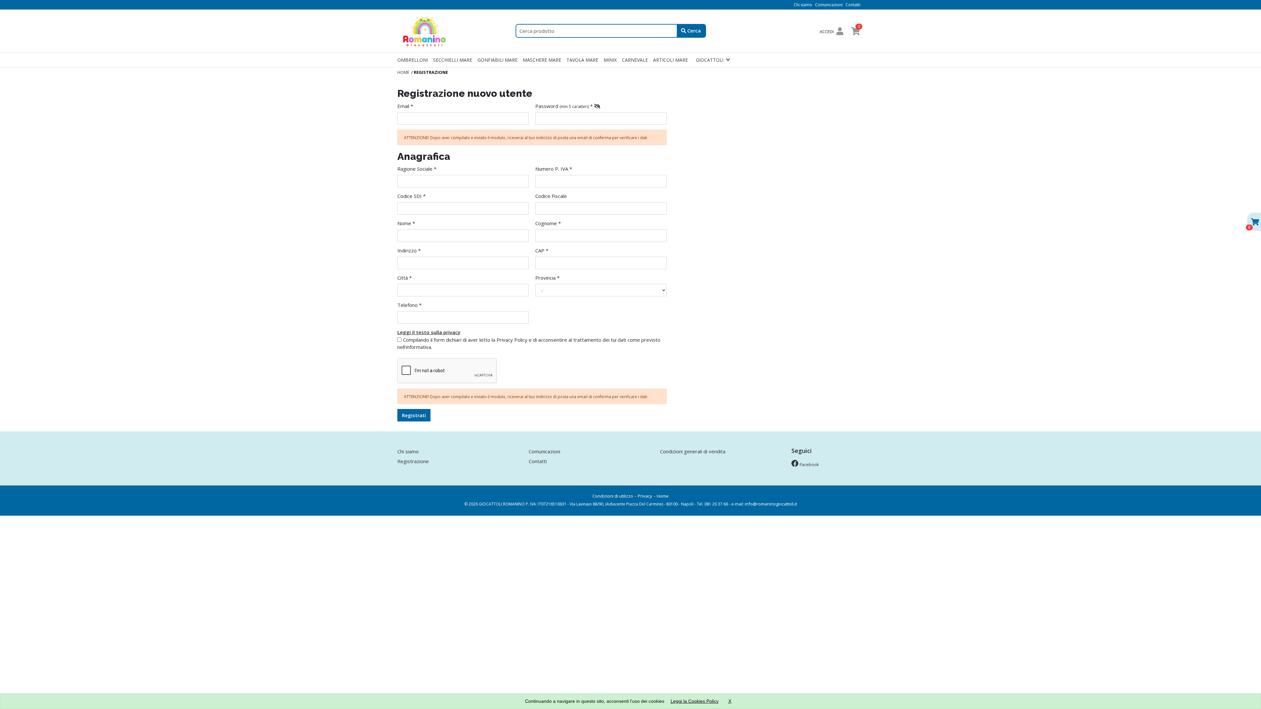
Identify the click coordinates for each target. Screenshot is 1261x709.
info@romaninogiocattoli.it (771, 504)
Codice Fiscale (551, 196)
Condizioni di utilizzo (612, 496)
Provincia (545, 277)
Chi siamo (803, 5)
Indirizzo (407, 250)
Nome (404, 223)
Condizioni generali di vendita (692, 451)
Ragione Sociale (414, 168)
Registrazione (413, 461)
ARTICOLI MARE (670, 60)
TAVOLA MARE (582, 60)
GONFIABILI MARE (497, 60)
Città (402, 277)
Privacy (645, 496)
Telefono (407, 305)
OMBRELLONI (412, 60)
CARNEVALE (635, 60)
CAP (539, 250)
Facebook (809, 464)
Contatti (853, 5)
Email (403, 106)
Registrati (414, 415)
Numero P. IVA (551, 168)
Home (663, 496)
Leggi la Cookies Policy (695, 701)
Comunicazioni (829, 5)
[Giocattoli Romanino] (425, 30)
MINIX (610, 60)
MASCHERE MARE (542, 60)
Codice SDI (409, 196)
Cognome (546, 223)
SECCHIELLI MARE (452, 60)
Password (546, 106)
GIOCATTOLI (709, 60)
